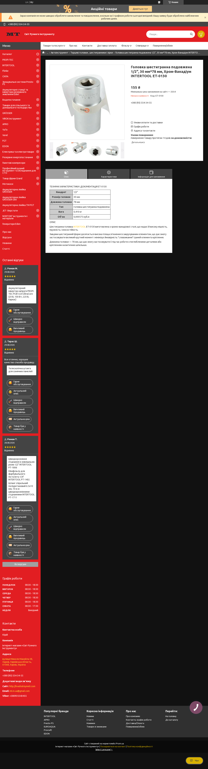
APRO (5, 124)
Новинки (91, 723)
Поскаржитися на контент (112, 746)
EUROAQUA (49, 726)
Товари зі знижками (96, 726)
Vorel (5, 135)
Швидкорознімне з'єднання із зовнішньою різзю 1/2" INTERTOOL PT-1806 (21, 463)
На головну (170, 716)
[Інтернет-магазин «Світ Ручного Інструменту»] (13, 34)
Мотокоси (7, 184)
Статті (6, 248)
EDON (5, 146)
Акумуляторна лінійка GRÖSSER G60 (14, 198)
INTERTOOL (79, 226)
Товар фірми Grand (12, 178)
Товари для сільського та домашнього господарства (17, 106)
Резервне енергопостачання (17, 157)
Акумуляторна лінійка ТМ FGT (18, 205)
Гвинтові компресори (13, 163)
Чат (197, 760)
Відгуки (7, 237)
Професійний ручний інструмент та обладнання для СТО (19, 170)
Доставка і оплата (107, 45)
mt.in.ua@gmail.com (20, 691)
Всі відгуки (20, 564)
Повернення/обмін (163, 45)
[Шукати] (191, 34)
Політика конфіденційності (140, 746)
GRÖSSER (7, 113)
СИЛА (5, 76)
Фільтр (125, 45)
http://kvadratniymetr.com (22, 686)
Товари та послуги (53, 45)
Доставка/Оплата (135, 723)
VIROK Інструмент (11, 118)
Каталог (7, 54)
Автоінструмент (59, 52)
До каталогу (171, 720)
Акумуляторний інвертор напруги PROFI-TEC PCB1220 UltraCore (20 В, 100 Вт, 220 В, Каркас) (21, 294)
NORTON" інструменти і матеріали (14, 217)
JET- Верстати (10, 210)
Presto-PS (49, 723)
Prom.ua (120, 744)
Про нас (73, 45)
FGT (4, 140)
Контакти (87, 45)
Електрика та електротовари (18, 151)
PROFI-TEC (7, 60)
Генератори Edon (11, 224)
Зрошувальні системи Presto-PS (18, 83)
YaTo (4, 129)
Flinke (5, 71)
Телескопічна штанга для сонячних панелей (20, 370)
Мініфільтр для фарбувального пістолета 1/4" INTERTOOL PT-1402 (19, 475)
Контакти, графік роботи (138, 720)
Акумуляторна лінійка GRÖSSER (14, 190)
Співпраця (141, 45)
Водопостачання (11, 99)
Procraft (48, 730)
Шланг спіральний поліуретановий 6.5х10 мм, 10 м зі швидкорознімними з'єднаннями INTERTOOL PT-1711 (21, 490)
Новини (7, 243)
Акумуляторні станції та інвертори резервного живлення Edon (15, 92)
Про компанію (133, 716)
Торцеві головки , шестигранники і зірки (92, 52)
